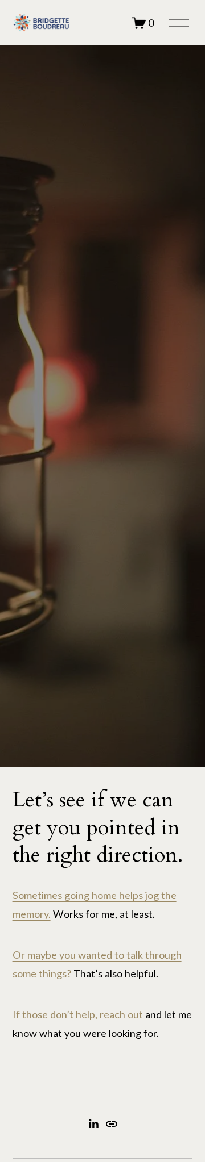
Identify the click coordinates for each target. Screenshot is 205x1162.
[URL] (111, 1124)
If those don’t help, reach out (78, 1014)
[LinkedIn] (93, 1124)
